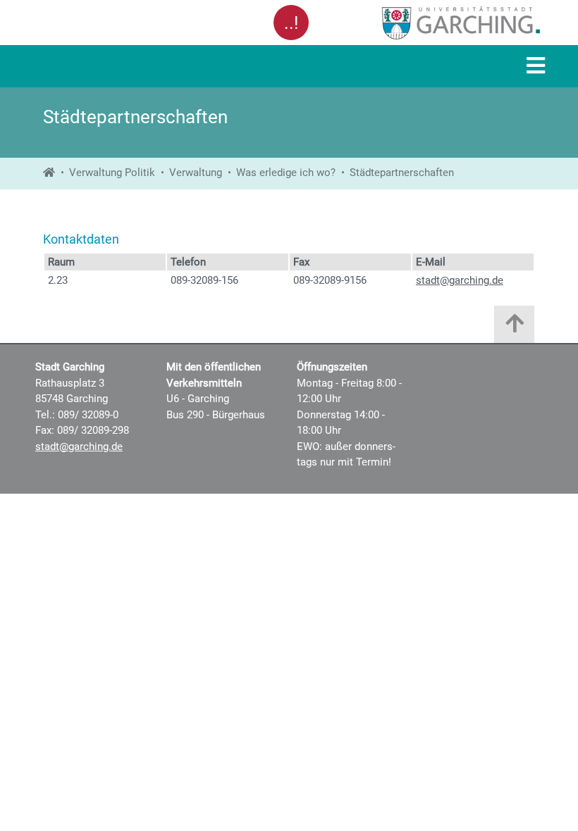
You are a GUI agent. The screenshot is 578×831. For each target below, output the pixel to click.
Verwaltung (195, 172)
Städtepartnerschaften (402, 172)
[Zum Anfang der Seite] (514, 328)
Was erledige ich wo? (286, 172)
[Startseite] (49, 172)
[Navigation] (536, 66)
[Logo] (428, 22)
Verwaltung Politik (112, 172)
